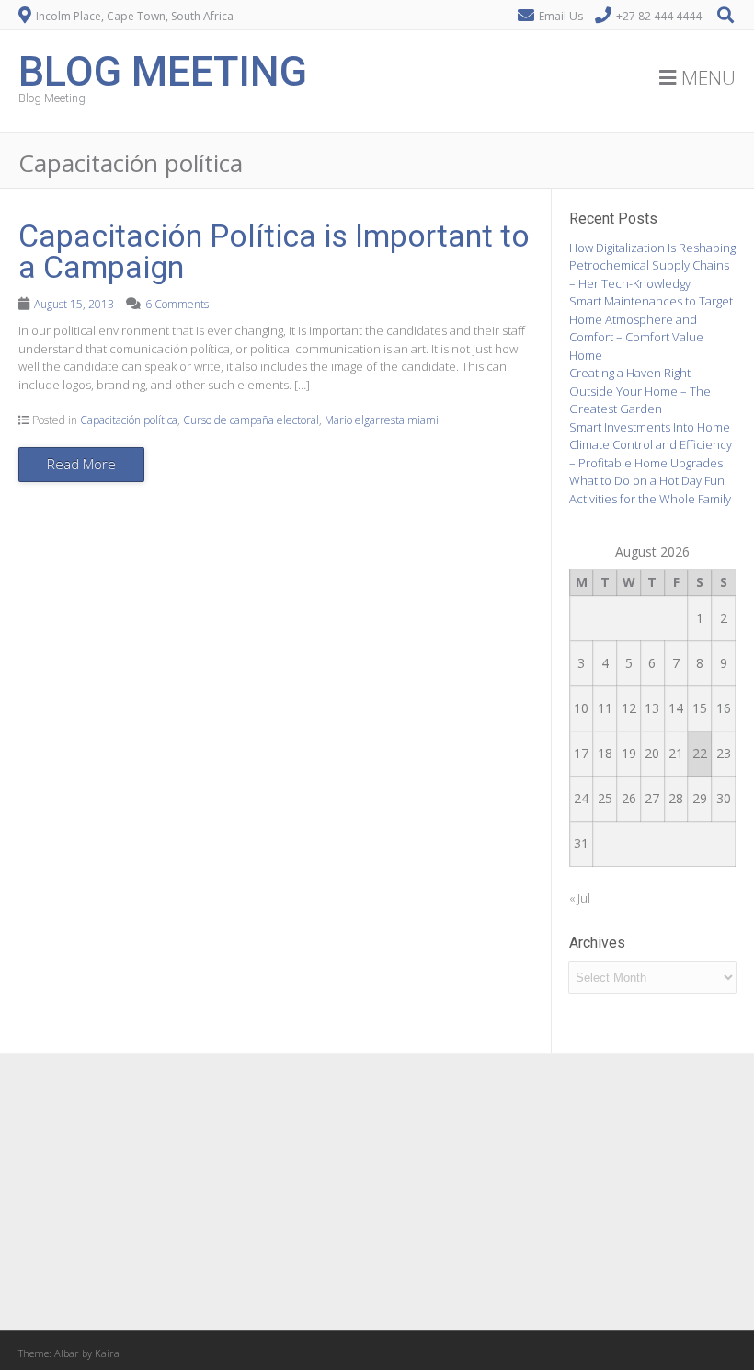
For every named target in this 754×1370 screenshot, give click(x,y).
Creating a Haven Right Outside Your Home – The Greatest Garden (640, 390)
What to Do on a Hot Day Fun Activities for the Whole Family (650, 489)
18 (605, 753)
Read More (81, 464)
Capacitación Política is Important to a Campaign (274, 251)
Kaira (107, 1353)
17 (581, 753)
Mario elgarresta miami (382, 420)
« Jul (579, 898)
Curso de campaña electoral (251, 420)
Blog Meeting (162, 69)
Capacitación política (128, 420)
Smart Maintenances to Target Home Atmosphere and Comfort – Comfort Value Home (651, 328)
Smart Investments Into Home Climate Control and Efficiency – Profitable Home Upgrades (650, 445)
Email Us (561, 16)
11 (605, 708)
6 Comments (177, 304)
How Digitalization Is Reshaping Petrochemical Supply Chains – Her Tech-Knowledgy (652, 265)
